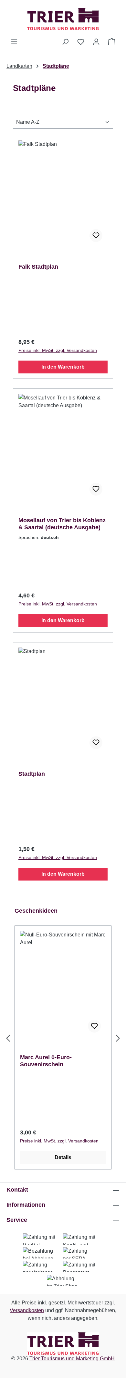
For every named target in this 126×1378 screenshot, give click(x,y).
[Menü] (14, 41)
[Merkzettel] (81, 41)
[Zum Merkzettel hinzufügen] (95, 235)
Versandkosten (27, 1310)
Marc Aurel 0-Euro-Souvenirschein (46, 1061)
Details (63, 1157)
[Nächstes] (118, 1038)
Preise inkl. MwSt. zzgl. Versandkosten (57, 350)
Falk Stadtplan (38, 267)
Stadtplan (31, 774)
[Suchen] (65, 41)
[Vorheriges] (8, 1038)
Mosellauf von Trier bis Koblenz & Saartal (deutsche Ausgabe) (62, 524)
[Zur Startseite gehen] (63, 19)
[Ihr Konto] (96, 41)
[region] (63, 1038)
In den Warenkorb (63, 367)
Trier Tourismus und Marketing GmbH (72, 1358)
